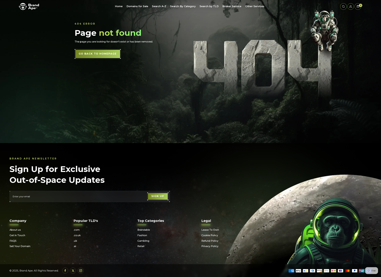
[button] (343, 6)
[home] (29, 6)
